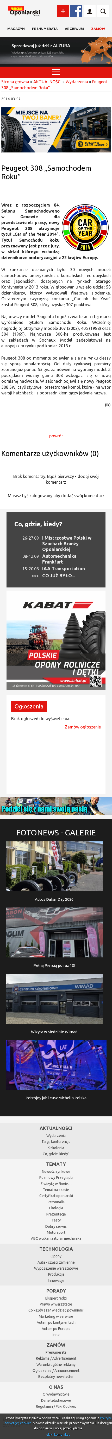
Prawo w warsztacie (56, 1304)
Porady (56, 1290)
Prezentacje (56, 1214)
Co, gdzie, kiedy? (38, 524)
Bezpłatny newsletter (56, 1376)
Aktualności (56, 1128)
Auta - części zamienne (56, 1262)
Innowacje (56, 1280)
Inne (56, 1335)
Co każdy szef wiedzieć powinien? (56, 1310)
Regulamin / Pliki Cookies (56, 1406)
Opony (56, 1256)
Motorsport (56, 1232)
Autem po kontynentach (56, 1322)
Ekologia (56, 1208)
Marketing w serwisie (56, 1316)
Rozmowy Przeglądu (56, 1177)
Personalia (56, 1202)
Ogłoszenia (29, 706)
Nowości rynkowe (56, 1171)
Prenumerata (45, 28)
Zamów (98, 28)
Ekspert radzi (56, 1298)
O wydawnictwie (56, 1394)
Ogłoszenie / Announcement (56, 1370)
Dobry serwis (56, 1226)
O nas (56, 1387)
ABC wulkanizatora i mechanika (56, 1238)
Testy (56, 1220)
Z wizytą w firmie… (56, 1184)
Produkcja (56, 1274)
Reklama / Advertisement (56, 1358)
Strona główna (15, 81)
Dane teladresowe (56, 1400)
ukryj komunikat (58, 1434)
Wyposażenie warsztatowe (56, 1268)
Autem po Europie (56, 1329)
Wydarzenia (77, 81)
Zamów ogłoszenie (83, 727)
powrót (56, 435)
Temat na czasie (56, 1190)
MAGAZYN (16, 28)
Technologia (56, 1248)
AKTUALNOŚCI (47, 81)
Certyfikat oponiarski (56, 1196)
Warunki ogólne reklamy (56, 1365)
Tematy (56, 1164)
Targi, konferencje (56, 1142)
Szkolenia (56, 1148)
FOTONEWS (56, 832)
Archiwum (74, 28)
